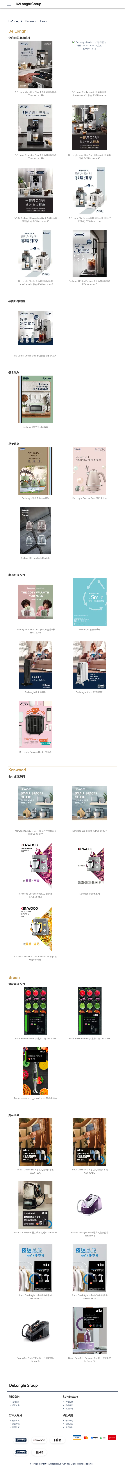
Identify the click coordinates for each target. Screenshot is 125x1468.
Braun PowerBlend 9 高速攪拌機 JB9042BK (35, 1038)
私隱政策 (69, 1423)
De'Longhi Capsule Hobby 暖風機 (35, 752)
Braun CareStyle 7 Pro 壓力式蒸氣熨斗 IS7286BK (35, 1360)
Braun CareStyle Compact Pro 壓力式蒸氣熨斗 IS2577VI (89, 1360)
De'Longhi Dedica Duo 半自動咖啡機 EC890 (35, 355)
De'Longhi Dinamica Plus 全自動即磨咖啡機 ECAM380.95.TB (35, 157)
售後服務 (69, 1401)
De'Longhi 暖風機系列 (35, 692)
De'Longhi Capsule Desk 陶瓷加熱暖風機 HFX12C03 (35, 631)
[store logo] (29, 4)
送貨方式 (16, 1423)
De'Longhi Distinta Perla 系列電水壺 (89, 498)
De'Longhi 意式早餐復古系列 (35, 498)
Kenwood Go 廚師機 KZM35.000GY (89, 830)
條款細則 (69, 1420)
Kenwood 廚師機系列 (89, 893)
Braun (44, 21)
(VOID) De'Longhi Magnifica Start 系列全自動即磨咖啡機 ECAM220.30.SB (35, 220)
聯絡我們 (69, 1405)
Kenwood (31, 21)
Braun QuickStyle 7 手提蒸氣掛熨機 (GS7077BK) (35, 1297)
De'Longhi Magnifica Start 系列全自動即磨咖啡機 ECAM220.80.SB (89, 157)
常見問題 (69, 1408)
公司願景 (16, 1401)
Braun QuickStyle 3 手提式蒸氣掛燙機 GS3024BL (89, 1171)
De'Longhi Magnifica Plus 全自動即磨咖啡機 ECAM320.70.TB (35, 94)
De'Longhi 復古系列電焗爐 (35, 426)
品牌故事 (16, 1405)
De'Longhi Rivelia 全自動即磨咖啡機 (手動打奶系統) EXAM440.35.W (89, 220)
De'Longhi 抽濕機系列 (89, 629)
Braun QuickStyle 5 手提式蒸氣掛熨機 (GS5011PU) (89, 1297)
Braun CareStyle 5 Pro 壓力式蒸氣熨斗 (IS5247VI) (89, 1234)
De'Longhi (15, 21)
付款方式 (16, 1420)
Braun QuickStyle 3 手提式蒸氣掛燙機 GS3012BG (35, 1171)
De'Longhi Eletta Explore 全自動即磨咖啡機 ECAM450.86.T (89, 283)
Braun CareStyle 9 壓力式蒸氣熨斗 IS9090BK (35, 1232)
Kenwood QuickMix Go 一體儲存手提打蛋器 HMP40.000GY (35, 832)
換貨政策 (16, 1427)
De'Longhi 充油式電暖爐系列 (89, 692)
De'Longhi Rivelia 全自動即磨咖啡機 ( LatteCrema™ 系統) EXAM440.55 (89, 94)
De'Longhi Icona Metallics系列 (35, 558)
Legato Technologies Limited (83, 1463)
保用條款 (69, 1427)
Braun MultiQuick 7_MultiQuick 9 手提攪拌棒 (35, 1098)
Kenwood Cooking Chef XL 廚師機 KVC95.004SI (35, 895)
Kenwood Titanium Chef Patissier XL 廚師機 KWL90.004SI (35, 958)
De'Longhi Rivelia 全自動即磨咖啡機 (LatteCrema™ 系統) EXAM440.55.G (35, 283)
